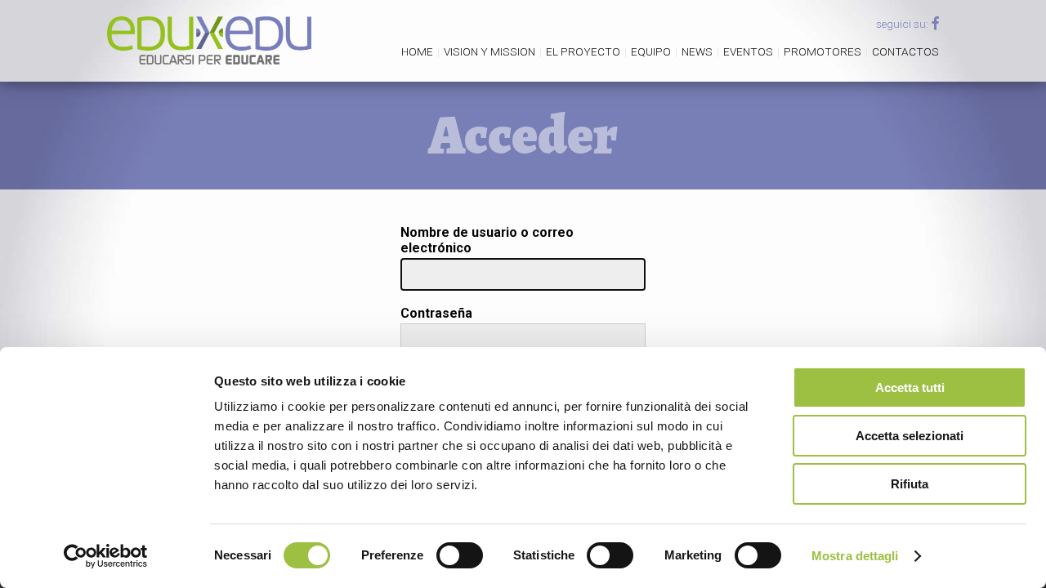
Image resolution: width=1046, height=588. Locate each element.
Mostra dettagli (855, 556)
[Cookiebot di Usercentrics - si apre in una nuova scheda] (105, 556)
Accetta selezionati (909, 436)
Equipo (651, 51)
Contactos (905, 51)
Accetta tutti (910, 387)
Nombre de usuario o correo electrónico (487, 240)
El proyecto (583, 51)
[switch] (459, 555)
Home (417, 51)
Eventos (748, 51)
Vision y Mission (489, 51)
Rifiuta (909, 484)
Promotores (822, 51)
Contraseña (436, 313)
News (697, 51)
